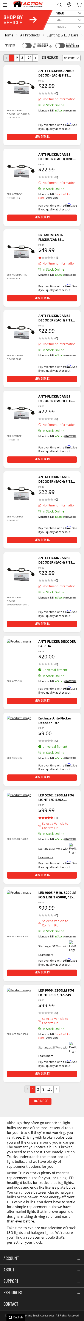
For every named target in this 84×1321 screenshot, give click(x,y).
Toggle (27, 45)
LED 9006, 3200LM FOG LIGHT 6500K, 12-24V (56, 992)
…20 (28, 58)
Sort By (69, 58)
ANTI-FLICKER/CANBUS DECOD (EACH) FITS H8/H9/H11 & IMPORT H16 (56, 73)
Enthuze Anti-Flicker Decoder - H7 (54, 720)
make (60, 20)
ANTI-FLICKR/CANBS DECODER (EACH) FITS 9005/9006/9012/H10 (55, 560)
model (61, 26)
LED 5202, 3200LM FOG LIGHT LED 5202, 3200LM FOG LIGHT (56, 797)
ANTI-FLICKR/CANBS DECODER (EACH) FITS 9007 (55, 318)
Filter (11, 46)
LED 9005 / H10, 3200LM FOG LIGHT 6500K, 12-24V (57, 894)
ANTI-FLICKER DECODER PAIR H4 (57, 643)
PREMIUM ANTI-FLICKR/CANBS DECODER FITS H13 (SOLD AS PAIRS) (53, 237)
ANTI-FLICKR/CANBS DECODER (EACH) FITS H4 (55, 398)
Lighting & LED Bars (62, 35)
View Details (42, 137)
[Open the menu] (5, 5)
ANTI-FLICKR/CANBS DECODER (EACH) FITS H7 (55, 479)
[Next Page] (35, 58)
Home (8, 35)
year (60, 13)
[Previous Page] (6, 58)
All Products (30, 35)
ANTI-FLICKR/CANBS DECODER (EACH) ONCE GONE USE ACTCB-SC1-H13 (56, 156)
